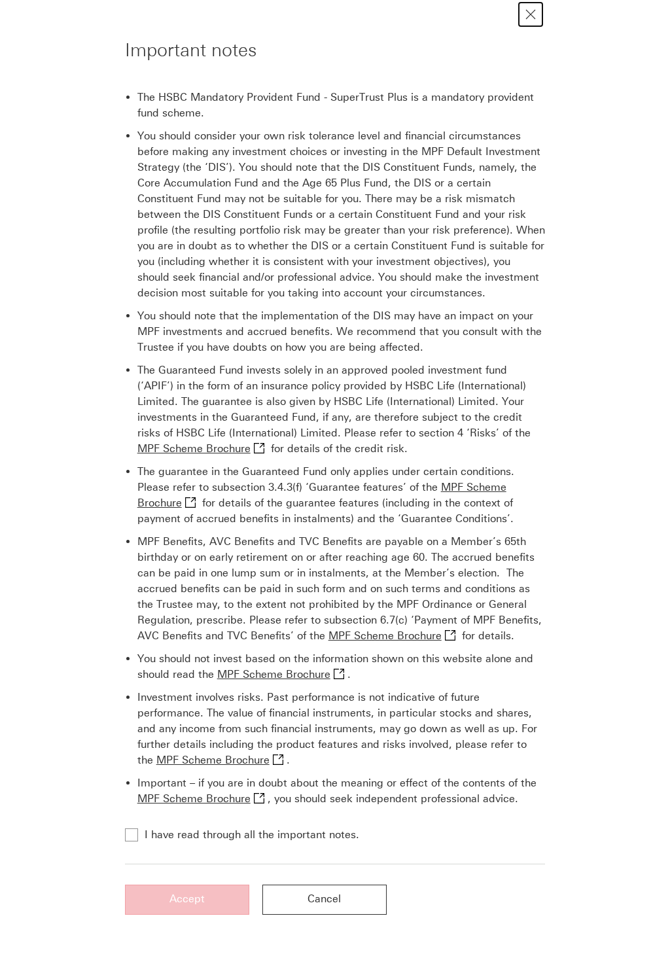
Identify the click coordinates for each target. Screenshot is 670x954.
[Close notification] (530, 14)
